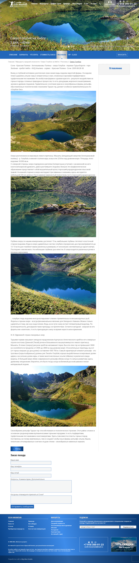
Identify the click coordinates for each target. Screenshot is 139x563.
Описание (13, 55)
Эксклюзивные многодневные (61, 525)
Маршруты (44, 3)
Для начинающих (57, 521)
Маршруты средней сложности (102, 46)
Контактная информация (37, 529)
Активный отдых (57, 534)
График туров (55, 3)
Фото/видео (77, 3)
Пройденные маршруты (16, 529)
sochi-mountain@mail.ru (126, 6)
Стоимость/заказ (47, 55)
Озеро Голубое (75, 62)
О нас (86, 3)
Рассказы (61, 55)
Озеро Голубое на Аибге (125, 46)
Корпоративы (55, 532)
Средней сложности (58, 523)
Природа (66, 3)
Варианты (23, 55)
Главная (34, 3)
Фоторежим (110, 4)
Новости (11, 524)
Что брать (34, 55)
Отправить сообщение (22, 506)
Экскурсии (54, 530)
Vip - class (72, 55)
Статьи (10, 526)
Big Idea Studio (26, 559)
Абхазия (54, 528)
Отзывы (94, 3)
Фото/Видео (32, 524)
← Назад (17, 449)
